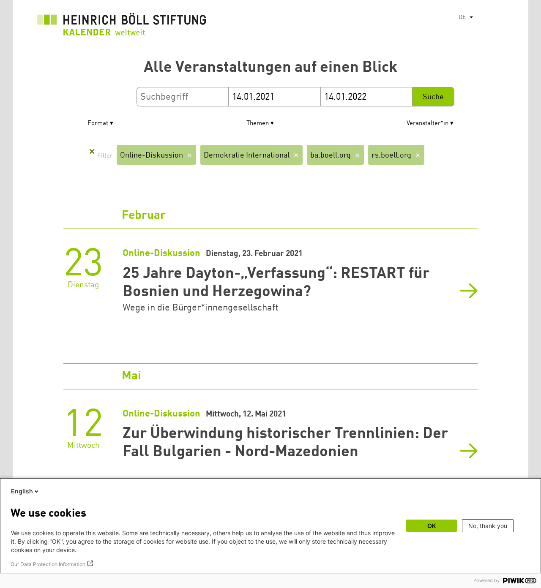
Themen (257, 123)
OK (431, 525)
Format (97, 123)
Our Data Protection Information (48, 564)
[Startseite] (121, 26)
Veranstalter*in (427, 123)
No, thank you (487, 525)
